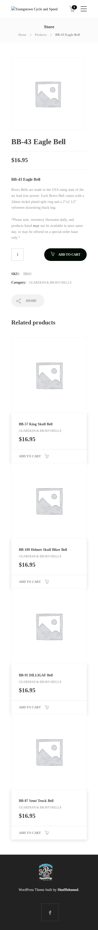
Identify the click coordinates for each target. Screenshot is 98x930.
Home (22, 35)
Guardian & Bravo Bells (50, 282)
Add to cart (69, 254)
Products (41, 35)
